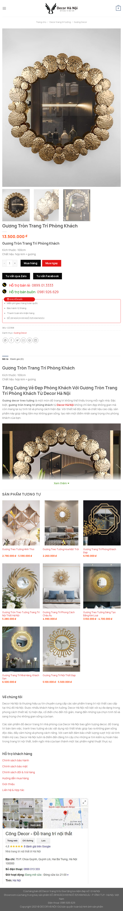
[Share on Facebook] (11, 340)
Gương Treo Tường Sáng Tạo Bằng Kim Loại (99, 614)
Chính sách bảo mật (15, 766)
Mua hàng (30, 263)
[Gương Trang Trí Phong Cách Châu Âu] (61, 585)
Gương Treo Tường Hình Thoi (18, 549)
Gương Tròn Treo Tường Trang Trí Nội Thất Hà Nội (21, 614)
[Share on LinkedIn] (35, 340)
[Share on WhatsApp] (5, 340)
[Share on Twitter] (17, 340)
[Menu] (4, 8)
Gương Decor (80, 22)
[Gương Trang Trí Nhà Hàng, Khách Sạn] (21, 649)
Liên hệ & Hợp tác (13, 790)
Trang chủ (41, 22)
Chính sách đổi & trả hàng (18, 772)
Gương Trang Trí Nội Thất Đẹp (59, 675)
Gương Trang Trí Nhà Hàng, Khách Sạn (20, 677)
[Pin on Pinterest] (29, 340)
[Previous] (8, 108)
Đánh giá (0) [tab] (17, 359)
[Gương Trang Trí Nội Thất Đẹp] (61, 649)
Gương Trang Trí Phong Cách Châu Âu (59, 614)
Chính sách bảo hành (15, 760)
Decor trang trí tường (60, 22)
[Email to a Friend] (23, 340)
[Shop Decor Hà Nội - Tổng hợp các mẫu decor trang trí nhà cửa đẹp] (61, 8)
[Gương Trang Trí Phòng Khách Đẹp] (102, 522)
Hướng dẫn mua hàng (15, 778)
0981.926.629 (48, 291)
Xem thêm (60, 483)
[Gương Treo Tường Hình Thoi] (21, 522)
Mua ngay (51, 263)
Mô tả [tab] (5, 359)
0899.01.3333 (42, 285)
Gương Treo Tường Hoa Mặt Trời (61, 549)
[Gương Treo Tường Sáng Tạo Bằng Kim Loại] (102, 585)
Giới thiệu (8, 784)
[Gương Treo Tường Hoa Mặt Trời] (61, 522)
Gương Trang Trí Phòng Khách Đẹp (99, 551)
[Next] (114, 108)
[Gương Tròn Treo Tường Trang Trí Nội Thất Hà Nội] (21, 585)
